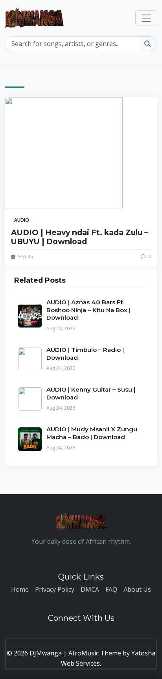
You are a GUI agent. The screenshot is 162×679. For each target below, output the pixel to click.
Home (20, 589)
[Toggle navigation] (146, 18)
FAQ (111, 589)
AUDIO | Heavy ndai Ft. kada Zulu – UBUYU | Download (79, 237)
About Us (137, 589)
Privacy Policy (54, 589)
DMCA (90, 589)
